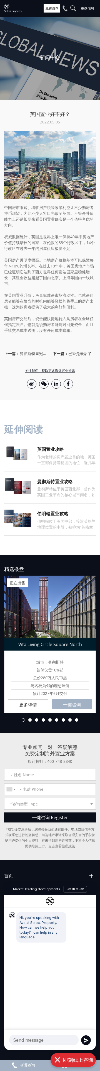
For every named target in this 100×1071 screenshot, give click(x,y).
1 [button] (23, 720)
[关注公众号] (44, 384)
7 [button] (63, 720)
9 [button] (76, 720)
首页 (8, 876)
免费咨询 (52, 8)
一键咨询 (72, 705)
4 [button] (43, 720)
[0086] (10, 789)
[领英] (56, 384)
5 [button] (50, 720)
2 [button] (30, 720)
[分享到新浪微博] (31, 384)
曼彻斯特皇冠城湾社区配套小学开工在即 (33, 353)
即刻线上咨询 (78, 1060)
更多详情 (28, 705)
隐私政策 (68, 846)
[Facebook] (68, 384)
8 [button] (70, 720)
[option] (50, 58)
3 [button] (36, 720)
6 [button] (56, 720)
